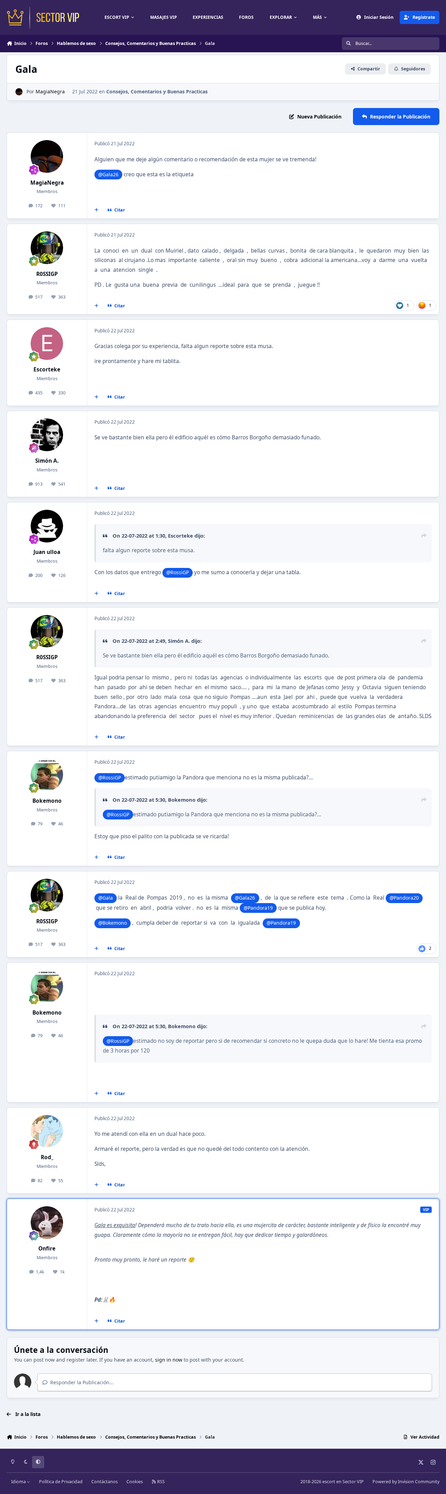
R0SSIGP (47, 274)
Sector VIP (353, 1482)
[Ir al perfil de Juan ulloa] (47, 526)
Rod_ (47, 1157)
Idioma (19, 1482)
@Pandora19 (258, 907)
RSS (160, 1482)
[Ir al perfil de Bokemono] (47, 774)
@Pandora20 (404, 897)
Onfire (46, 1248)
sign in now (168, 1359)
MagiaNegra (50, 91)
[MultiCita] (96, 210)
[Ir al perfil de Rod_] (47, 1131)
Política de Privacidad (61, 1482)
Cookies (134, 1482)
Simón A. (47, 460)
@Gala (105, 897)
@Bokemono (112, 922)
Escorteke (46, 369)
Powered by (405, 1482)
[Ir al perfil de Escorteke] (47, 343)
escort (328, 1482)
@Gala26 (108, 174)
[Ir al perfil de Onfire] (47, 1222)
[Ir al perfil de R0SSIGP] (47, 247)
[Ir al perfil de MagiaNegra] (19, 91)
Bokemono (47, 800)
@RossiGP (177, 572)
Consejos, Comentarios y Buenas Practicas (157, 91)
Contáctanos (104, 1482)
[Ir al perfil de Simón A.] (47, 434)
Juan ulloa (46, 552)
